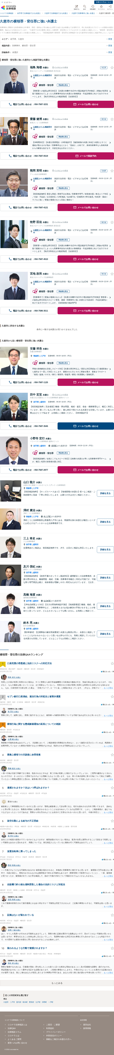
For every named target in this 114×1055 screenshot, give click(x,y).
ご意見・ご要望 (53, 1025)
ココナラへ (7, 2)
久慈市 (36, 75)
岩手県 (36, 402)
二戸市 (12, 1002)
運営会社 (87, 1025)
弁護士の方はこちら (103, 2)
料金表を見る (63, 85)
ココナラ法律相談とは (17, 1025)
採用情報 (87, 1028)
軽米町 (25, 1002)
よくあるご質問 (14, 1039)
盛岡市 (43, 402)
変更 (110, 39)
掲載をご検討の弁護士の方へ (58, 1039)
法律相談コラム (14, 1032)
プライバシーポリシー (56, 1032)
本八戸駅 (47, 516)
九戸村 (37, 1002)
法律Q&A (12, 1028)
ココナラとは (13, 1035)
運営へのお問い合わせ (17, 1043)
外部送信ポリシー (54, 1035)
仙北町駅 (47, 601)
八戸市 (43, 356)
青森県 (36, 356)
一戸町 (50, 1002)
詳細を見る (105, 493)
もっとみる (57, 983)
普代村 (18, 1002)
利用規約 (50, 1028)
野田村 (31, 1002)
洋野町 (44, 1002)
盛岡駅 (54, 446)
